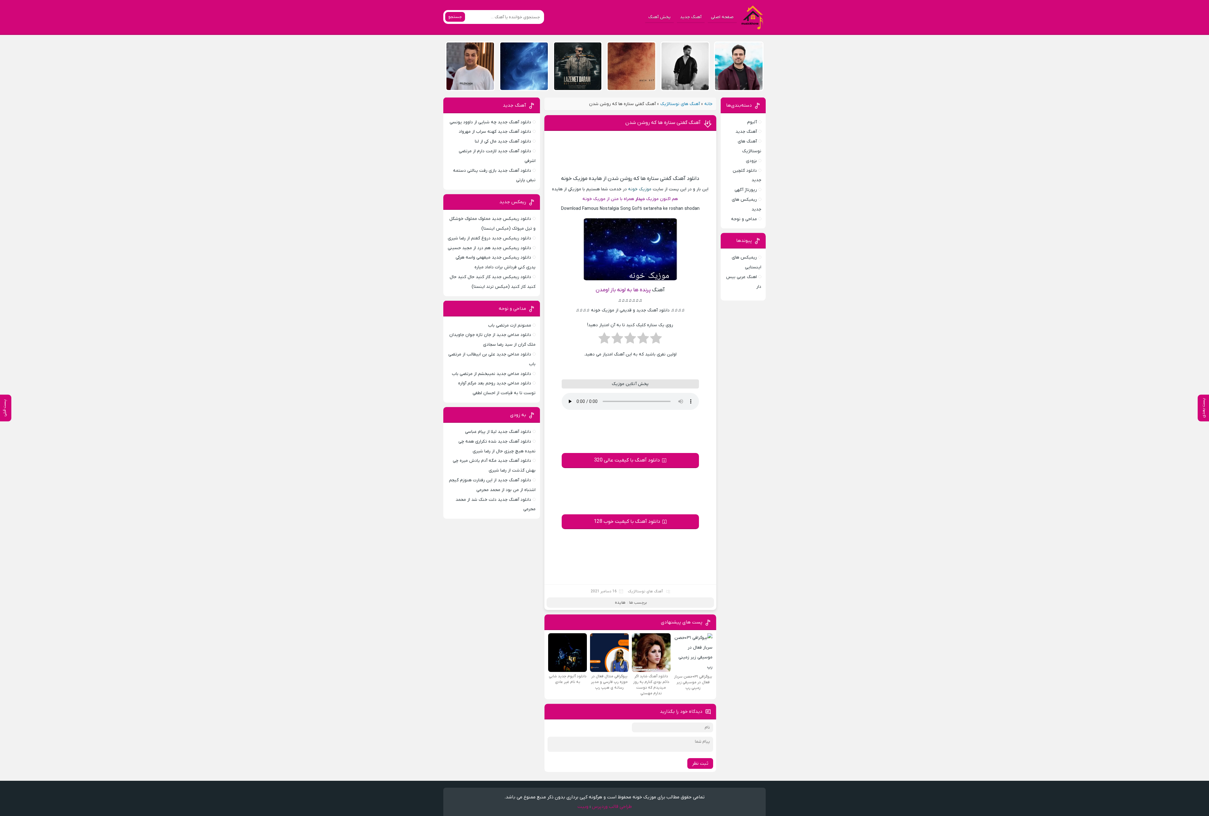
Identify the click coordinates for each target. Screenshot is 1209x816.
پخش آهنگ (659, 17)
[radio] (656, 340)
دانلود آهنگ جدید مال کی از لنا (503, 141)
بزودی (751, 161)
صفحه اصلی (722, 17)
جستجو (455, 17)
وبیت (582, 806)
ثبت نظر (700, 763)
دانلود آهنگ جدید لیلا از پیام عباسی (498, 432)
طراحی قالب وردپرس (612, 806)
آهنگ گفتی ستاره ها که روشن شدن (663, 123)
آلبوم (752, 122)
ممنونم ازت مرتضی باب (509, 325)
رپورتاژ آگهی (746, 190)
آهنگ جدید (690, 17)
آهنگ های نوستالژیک (680, 104)
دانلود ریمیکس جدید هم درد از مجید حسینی (489, 248)
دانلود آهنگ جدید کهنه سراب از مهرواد (495, 132)
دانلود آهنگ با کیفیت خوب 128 (627, 521)
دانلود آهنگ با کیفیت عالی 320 (627, 460)
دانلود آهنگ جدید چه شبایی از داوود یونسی (490, 122)
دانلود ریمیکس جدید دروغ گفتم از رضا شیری (489, 238)
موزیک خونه (639, 189)
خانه (708, 104)
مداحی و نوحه (744, 219)
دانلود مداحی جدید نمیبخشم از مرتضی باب (491, 374)
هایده (620, 602)
